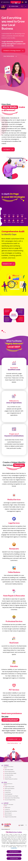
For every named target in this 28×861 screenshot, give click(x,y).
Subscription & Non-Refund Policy (12, 797)
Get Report (6, 149)
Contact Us (7, 809)
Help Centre (7, 807)
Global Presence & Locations (11, 779)
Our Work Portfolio (9, 775)
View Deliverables (8, 56)
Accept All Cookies (14, 858)
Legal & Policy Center (9, 786)
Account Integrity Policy (10, 799)
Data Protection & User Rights (11, 796)
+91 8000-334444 (14, 6)
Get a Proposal (14, 2)
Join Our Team (8, 777)
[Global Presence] (23, 2)
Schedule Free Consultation (11, 811)
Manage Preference (14, 851)
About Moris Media (9, 769)
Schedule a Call (7, 264)
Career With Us (6, 2)
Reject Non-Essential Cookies (14, 855)
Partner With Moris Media (10, 773)
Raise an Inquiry (8, 815)
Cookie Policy (8, 792)
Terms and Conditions (9, 788)
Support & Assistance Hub (10, 816)
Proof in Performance (9, 771)
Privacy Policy (8, 790)
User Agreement (8, 794)
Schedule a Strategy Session (12, 50)
